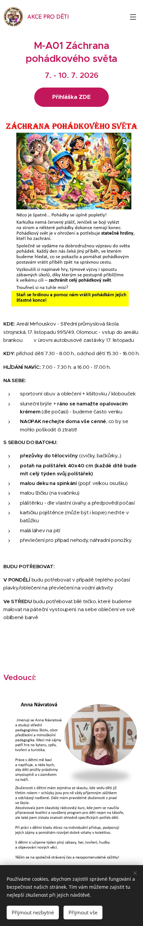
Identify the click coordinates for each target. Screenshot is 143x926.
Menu (133, 16)
